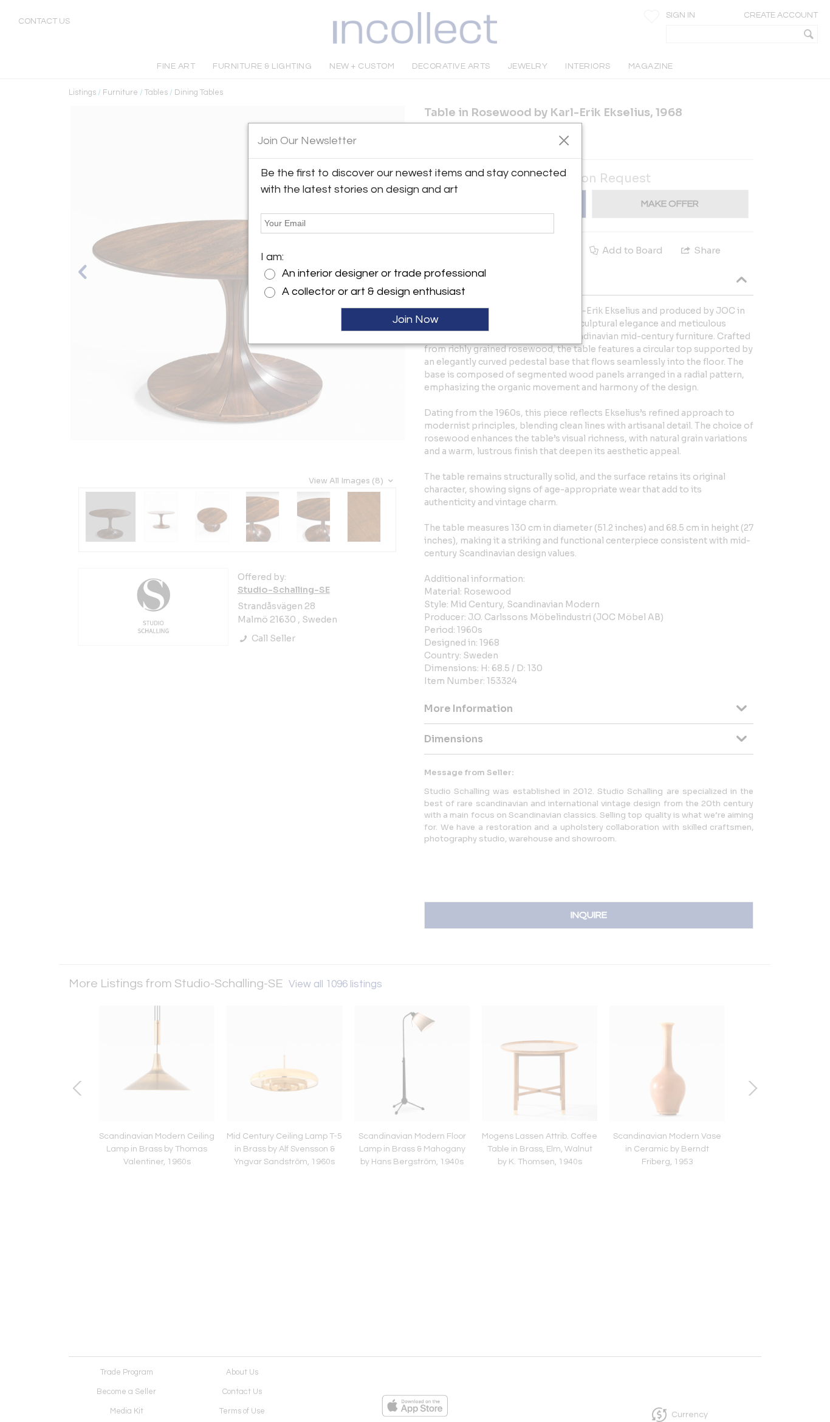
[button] (563, 139)
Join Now (415, 319)
